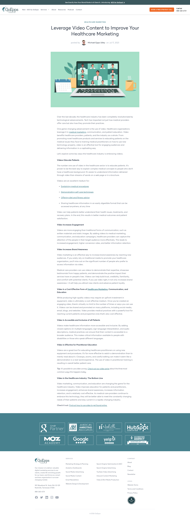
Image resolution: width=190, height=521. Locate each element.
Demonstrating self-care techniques (77, 192)
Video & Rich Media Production (108, 480)
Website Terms (132, 485)
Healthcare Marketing (95, 22)
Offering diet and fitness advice (75, 197)
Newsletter (131, 474)
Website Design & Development (77, 484)
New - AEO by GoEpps (30, 10)
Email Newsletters (72, 480)
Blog (129, 466)
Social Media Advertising (75, 472)
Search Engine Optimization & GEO (109, 464)
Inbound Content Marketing (107, 476)
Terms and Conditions (135, 489)
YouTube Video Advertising (106, 472)
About (54, 10)
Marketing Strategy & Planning (77, 464)
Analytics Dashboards (74, 468)
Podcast (71, 10)
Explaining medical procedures (75, 186)
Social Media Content (73, 476)
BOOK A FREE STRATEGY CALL (161, 10)
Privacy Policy (132, 493)
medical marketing (77, 132)
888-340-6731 (181, 11)
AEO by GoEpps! (118, 2)
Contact (79, 10)
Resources (62, 10)
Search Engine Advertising (106, 468)
